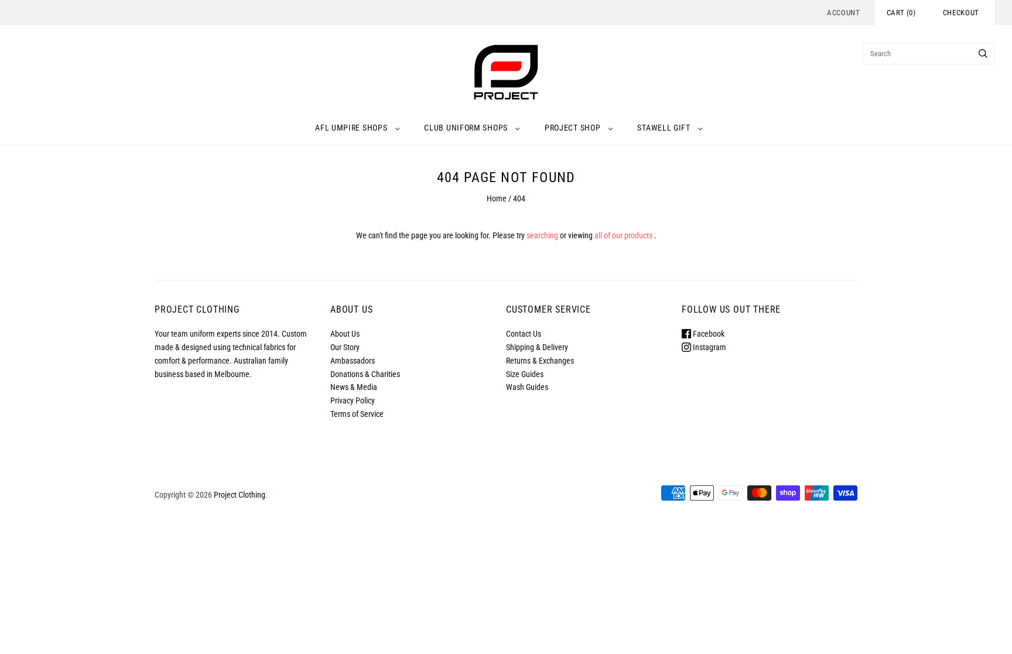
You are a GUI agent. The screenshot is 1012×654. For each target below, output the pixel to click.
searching (542, 235)
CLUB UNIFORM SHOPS (466, 127)
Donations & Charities (365, 374)
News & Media (353, 387)
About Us (345, 333)
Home (497, 198)
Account (843, 12)
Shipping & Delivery (537, 347)
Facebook (707, 333)
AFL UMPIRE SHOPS (351, 127)
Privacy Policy (352, 400)
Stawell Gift (663, 127)
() (901, 12)
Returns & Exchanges (540, 360)
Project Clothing (239, 494)
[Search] (983, 53)
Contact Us (523, 333)
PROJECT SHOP (572, 127)
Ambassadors (352, 360)
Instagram (708, 347)
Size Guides (524, 374)
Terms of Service (357, 414)
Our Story (345, 347)
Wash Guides (527, 387)
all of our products (623, 235)
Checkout (961, 12)
